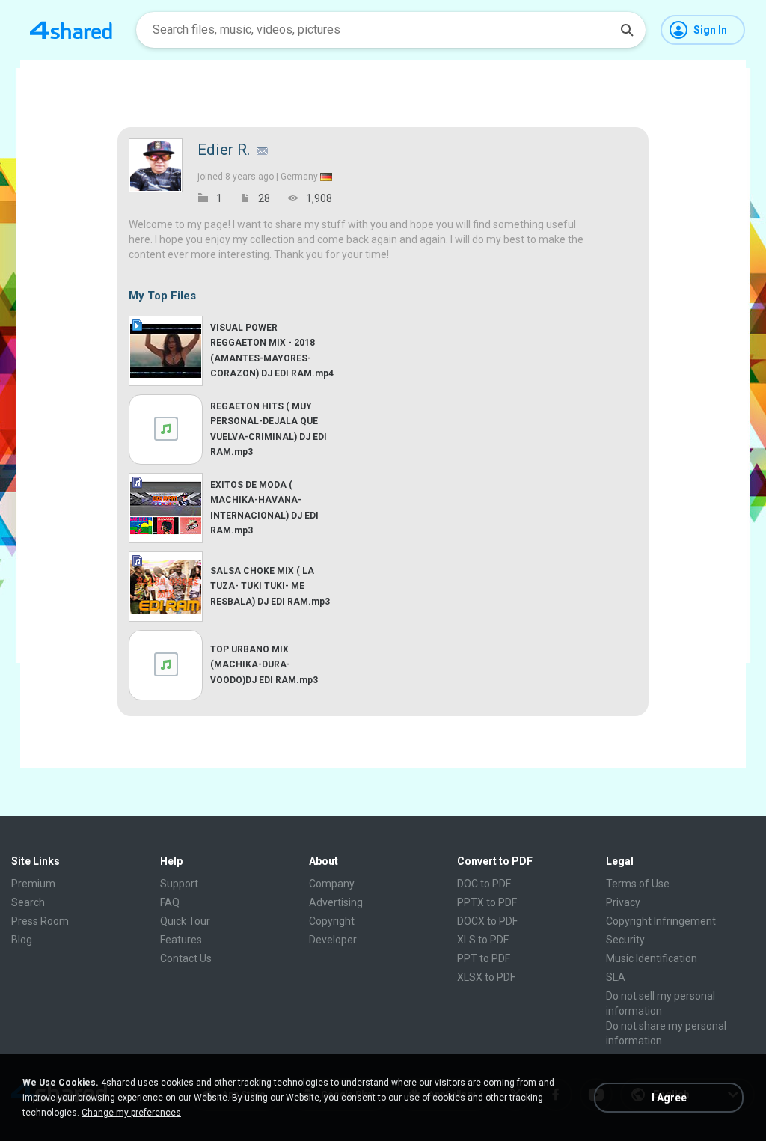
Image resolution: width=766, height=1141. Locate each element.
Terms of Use (638, 884)
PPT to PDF (483, 958)
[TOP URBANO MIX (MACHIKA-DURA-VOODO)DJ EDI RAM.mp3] (165, 665)
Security (625, 940)
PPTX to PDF (487, 902)
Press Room (40, 921)
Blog (21, 940)
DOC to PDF (484, 884)
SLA (615, 977)
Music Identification (651, 958)
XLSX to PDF (486, 977)
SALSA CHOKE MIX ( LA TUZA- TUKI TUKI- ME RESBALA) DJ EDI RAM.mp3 (270, 586)
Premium (33, 884)
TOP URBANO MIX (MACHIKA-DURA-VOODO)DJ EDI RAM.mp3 (264, 664)
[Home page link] (71, 30)
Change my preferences (131, 1112)
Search (28, 902)
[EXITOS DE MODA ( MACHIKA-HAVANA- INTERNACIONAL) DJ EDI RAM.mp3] (165, 508)
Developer (333, 940)
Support (179, 884)
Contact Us (186, 958)
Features (181, 940)
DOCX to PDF (487, 921)
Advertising (336, 902)
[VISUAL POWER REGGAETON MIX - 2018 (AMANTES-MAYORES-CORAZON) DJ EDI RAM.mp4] (165, 351)
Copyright (332, 921)
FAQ (170, 902)
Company (332, 884)
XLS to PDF (483, 940)
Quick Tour (185, 921)
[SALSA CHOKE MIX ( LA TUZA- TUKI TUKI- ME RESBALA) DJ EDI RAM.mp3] (165, 586)
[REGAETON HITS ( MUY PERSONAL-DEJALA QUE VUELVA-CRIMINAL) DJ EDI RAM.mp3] (165, 429)
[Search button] (627, 30)
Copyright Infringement (661, 921)
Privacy (623, 902)
